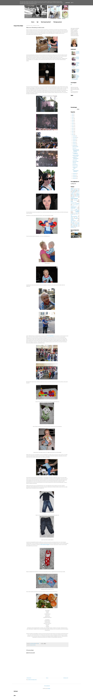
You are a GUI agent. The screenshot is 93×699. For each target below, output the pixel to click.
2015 (73, 128)
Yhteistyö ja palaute (57, 22)
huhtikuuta (74, 175)
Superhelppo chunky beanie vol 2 (77, 53)
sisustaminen (73, 220)
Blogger (49, 688)
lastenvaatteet (74, 198)
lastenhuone (72, 197)
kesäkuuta (74, 145)
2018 (73, 123)
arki (77, 188)
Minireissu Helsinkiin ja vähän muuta (76, 156)
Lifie (72, 201)
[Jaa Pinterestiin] (45, 643)
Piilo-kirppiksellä (50, 335)
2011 (73, 134)
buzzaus (76, 189)
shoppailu (72, 219)
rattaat (77, 217)
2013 (73, 131)
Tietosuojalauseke (47, 685)
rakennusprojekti (74, 216)
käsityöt (77, 195)
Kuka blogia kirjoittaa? (46, 22)
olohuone (72, 210)
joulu (78, 190)
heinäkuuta (74, 143)
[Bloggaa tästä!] (42, 643)
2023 (73, 115)
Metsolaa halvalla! (75, 146)
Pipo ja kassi (74, 148)
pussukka (72, 214)
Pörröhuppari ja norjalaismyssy (75, 153)
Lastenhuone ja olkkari (75, 168)
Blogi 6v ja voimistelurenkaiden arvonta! (77, 70)
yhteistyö (72, 227)
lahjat (73, 196)
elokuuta (74, 142)
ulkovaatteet (72, 222)
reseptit (72, 218)
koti (73, 195)
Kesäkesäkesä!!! (75, 164)
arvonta (72, 189)
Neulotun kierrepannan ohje (77, 58)
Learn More (67, 2)
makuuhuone (73, 203)
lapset (77, 196)
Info (37, 22)
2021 (73, 118)
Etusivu (32, 22)
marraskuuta (75, 137)
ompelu (77, 211)
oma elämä (77, 210)
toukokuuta (74, 173)
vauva (78, 223)
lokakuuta (74, 139)
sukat (71, 221)
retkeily (76, 218)
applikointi (72, 188)
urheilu (78, 222)
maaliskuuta (75, 176)
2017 (73, 125)
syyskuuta (74, 140)
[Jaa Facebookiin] (44, 643)
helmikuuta (74, 178)
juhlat (74, 191)
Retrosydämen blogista (45, 544)
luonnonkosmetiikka (74, 202)
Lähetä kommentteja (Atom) (32, 679)
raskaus (72, 217)
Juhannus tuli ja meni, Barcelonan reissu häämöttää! (76, 150)
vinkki (72, 226)
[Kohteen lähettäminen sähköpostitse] (41, 643)
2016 (73, 126)
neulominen (73, 208)
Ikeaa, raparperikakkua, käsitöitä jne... (76, 170)
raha (71, 215)
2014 (73, 129)
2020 (73, 120)
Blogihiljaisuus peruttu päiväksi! (75, 158)
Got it (72, 2)
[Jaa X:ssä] (43, 643)
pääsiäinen (77, 214)
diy (71, 190)
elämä (74, 190)
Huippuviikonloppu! (75, 161)
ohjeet (76, 209)
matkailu (77, 203)
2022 (73, 117)
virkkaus (76, 226)
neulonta (72, 209)
